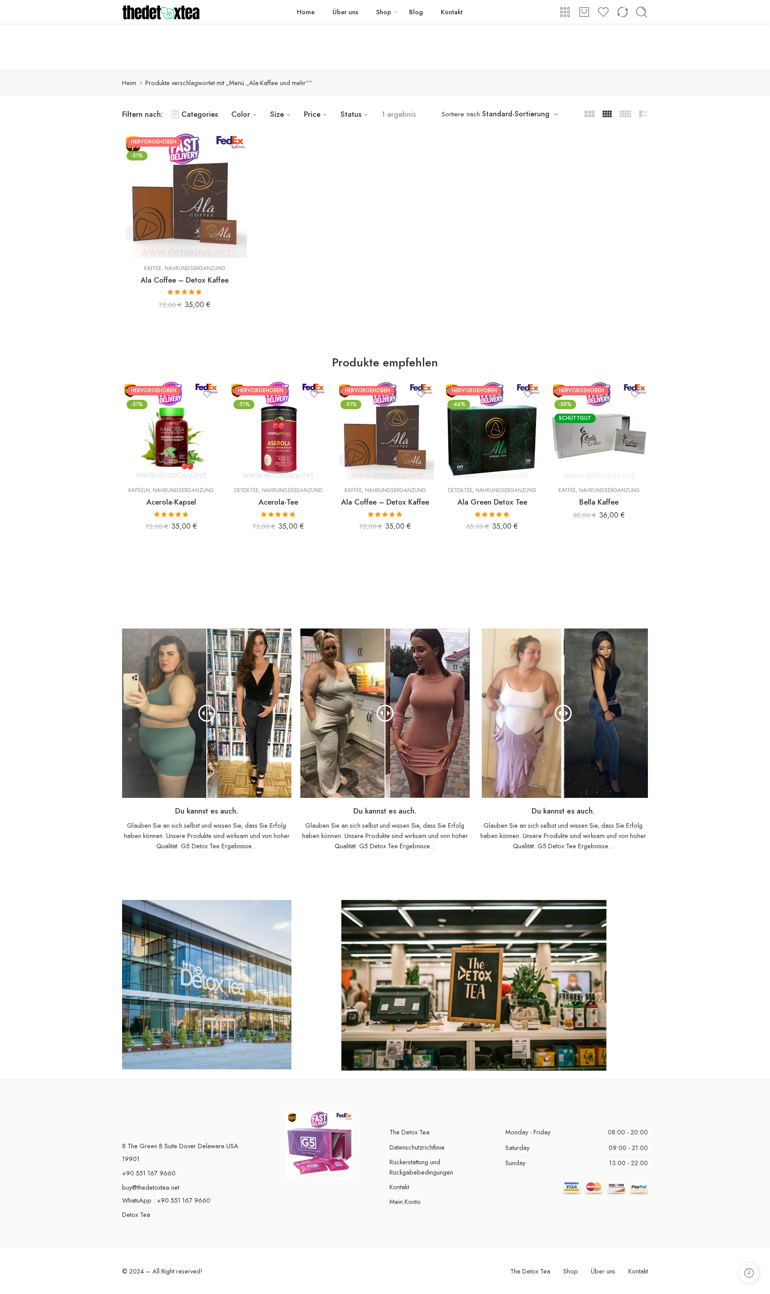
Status (350, 114)
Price (312, 114)
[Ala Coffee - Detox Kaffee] (184, 195)
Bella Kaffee (598, 502)
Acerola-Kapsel (171, 502)
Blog (416, 11)
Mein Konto (405, 1201)
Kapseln (139, 490)
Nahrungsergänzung (194, 268)
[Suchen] (641, 12)
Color (240, 114)
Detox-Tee (246, 490)
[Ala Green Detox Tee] (492, 431)
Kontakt (452, 11)
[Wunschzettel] (234, 145)
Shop (383, 11)
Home (306, 11)
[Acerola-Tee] (278, 431)
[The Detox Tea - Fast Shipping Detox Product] (161, 12)
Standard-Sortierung (515, 114)
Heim (129, 82)
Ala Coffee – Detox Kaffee (184, 280)
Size (277, 114)
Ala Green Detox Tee (492, 502)
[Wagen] (584, 12)
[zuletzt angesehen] (749, 1273)
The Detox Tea (409, 1132)
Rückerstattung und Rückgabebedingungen (421, 1167)
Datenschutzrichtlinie (417, 1147)
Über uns (345, 11)
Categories (199, 114)
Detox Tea (136, 1214)
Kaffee (152, 268)
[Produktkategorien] (565, 12)
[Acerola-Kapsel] (171, 431)
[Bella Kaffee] (599, 431)
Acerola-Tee (278, 502)
